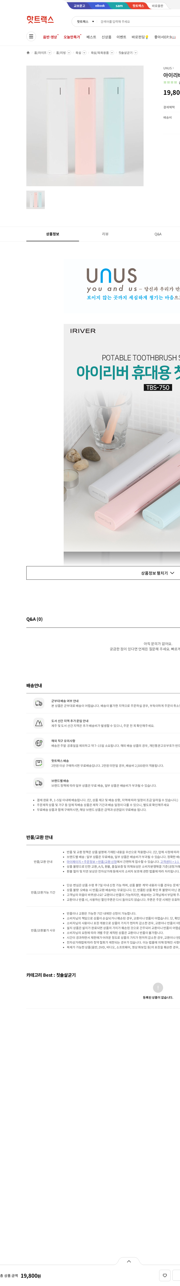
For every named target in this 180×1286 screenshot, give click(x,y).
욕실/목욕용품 (100, 52)
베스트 (91, 36)
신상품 (107, 36)
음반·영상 (50, 36)
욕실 (78, 52)
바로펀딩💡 (140, 36)
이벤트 (121, 36)
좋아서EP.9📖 (165, 36)
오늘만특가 (72, 36)
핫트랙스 (82, 21)
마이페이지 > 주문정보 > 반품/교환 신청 (92, 861)
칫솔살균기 (126, 52)
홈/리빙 (61, 52)
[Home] (28, 52)
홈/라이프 (40, 52)
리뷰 (105, 233)
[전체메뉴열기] (31, 36)
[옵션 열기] (129, 1261)
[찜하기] (165, 1275)
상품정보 (52, 233)
